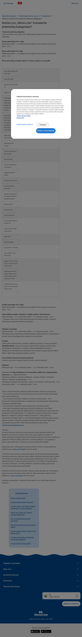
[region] (41, 114)
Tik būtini (43, 125)
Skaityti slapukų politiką (23, 116)
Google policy (20, 118)
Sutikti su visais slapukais (45, 131)
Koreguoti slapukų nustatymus (24, 124)
